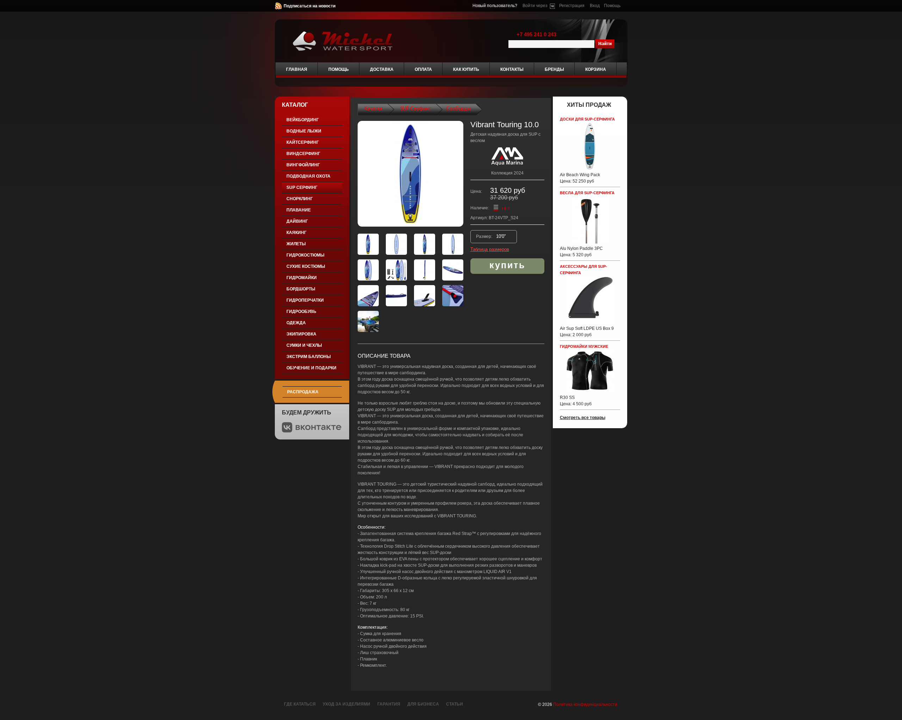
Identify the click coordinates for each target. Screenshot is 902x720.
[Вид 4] (452, 244)
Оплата (423, 69)
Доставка (382, 69)
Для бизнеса (423, 704)
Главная (296, 69)
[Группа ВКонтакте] (311, 431)
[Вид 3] (424, 244)
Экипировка (301, 334)
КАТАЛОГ (295, 105)
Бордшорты (300, 289)
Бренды (554, 69)
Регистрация (572, 5)
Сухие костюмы (305, 266)
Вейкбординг (302, 119)
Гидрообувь (301, 311)
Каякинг (296, 232)
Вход (595, 5)
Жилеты (296, 243)
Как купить (466, 69)
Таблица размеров (489, 249)
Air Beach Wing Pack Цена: (580, 178)
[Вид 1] (368, 244)
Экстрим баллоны (308, 356)
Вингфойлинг (303, 164)
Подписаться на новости (309, 6)
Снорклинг (299, 198)
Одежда (296, 322)
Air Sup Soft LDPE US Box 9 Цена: (587, 331)
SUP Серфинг (301, 187)
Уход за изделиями (346, 704)
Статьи (454, 704)
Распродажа (303, 391)
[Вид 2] (396, 244)
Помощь (612, 5)
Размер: (484, 236)
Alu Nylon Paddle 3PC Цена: (581, 251)
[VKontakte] (552, 5)
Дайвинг (297, 221)
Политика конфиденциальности (585, 704)
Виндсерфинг (303, 153)
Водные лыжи (303, 131)
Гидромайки (301, 277)
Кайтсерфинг (302, 142)
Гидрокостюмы (305, 255)
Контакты (512, 69)
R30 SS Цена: (576, 400)
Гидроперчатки (305, 300)
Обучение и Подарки (311, 367)
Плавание (298, 210)
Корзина (595, 69)
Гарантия (388, 704)
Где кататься (300, 704)
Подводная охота (308, 176)
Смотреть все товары (582, 417)
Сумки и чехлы (304, 345)
